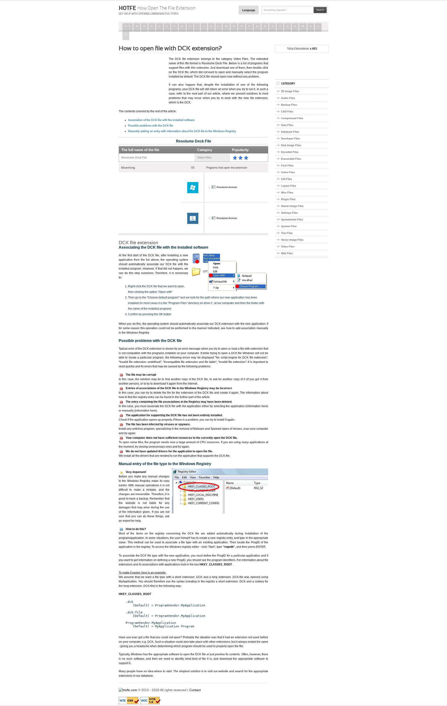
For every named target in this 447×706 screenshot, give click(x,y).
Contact (195, 690)
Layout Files (288, 185)
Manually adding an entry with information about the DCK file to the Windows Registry (182, 131)
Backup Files (289, 104)
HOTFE (157, 8)
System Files (289, 226)
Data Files (287, 125)
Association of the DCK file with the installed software (161, 120)
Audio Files (288, 98)
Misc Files (287, 192)
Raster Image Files (292, 206)
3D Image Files (290, 91)
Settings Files (289, 212)
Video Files (288, 246)
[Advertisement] (142, 80)
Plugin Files (288, 199)
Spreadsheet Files (292, 219)
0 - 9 (127, 26)
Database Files (290, 131)
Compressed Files (292, 118)
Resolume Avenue (227, 187)
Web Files (287, 253)
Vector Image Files (292, 239)
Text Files (287, 233)
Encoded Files (289, 152)
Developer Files (290, 138)
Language (248, 10)
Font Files (287, 165)
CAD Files (287, 111)
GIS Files (286, 179)
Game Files (288, 172)
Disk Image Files (291, 145)
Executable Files (291, 158)
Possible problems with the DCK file (150, 125)
